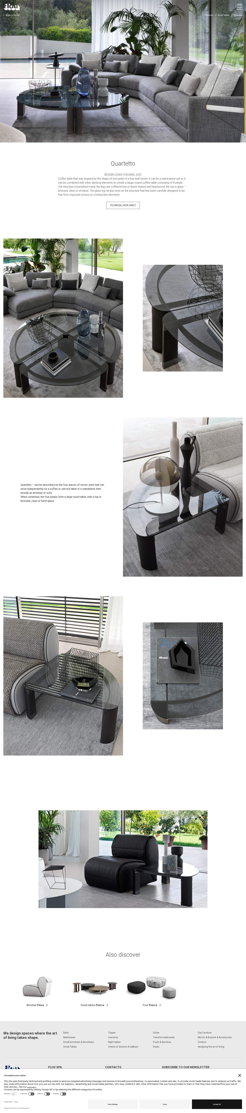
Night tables (114, 1042)
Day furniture (205, 1032)
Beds (66, 1032)
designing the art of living (211, 1046)
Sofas (156, 1032)
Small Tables (223, 15)
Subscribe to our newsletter (185, 1067)
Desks (156, 1046)
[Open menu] (240, 7)
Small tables (92, 1005)
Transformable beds (164, 1037)
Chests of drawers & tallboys (123, 1046)
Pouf (150, 1005)
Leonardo (113, 1037)
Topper (112, 1032)
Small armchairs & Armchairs (78, 1042)
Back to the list (13, 15)
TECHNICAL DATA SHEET (123, 205)
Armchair (35, 1005)
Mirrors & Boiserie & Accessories (215, 1037)
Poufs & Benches (162, 1042)
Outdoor (202, 1042)
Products (209, 15)
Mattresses (69, 1037)
